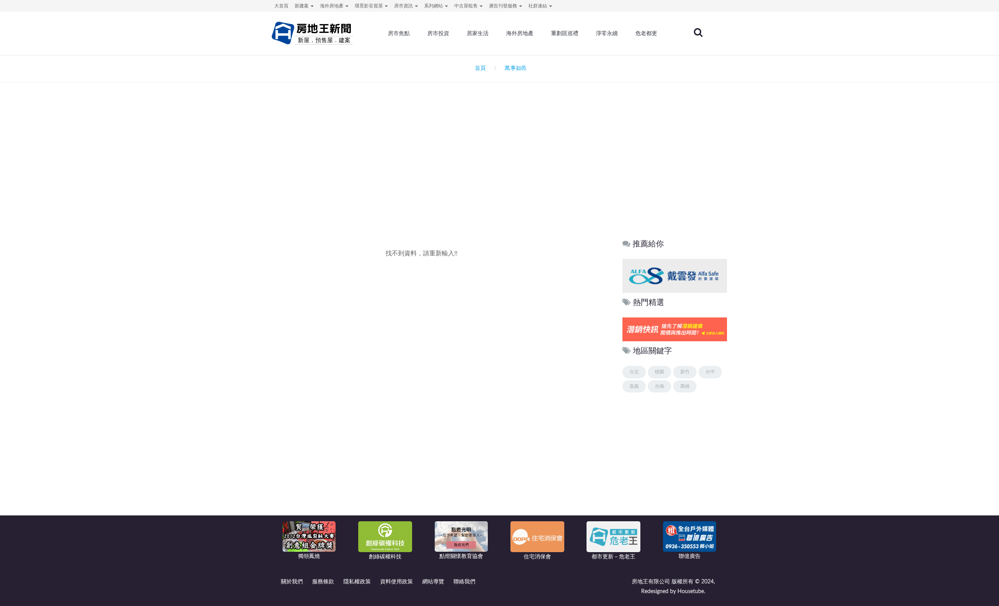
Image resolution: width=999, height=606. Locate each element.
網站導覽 (433, 582)
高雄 (685, 386)
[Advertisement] (499, 166)
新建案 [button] (302, 6)
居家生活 (478, 33)
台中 (710, 371)
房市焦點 (399, 33)
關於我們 (292, 582)
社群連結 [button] (538, 6)
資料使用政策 (396, 582)
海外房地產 (519, 33)
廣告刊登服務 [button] (503, 6)
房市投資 (438, 33)
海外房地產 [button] (332, 6)
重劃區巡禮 (564, 33)
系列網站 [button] (434, 6)
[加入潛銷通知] (674, 329)
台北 (634, 371)
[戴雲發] (674, 275)
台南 (659, 386)
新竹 (685, 371)
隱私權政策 (357, 582)
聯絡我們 (464, 582)
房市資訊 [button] (404, 6)
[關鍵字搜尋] (698, 32)
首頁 (479, 68)
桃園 (659, 371)
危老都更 (646, 33)
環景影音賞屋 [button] (369, 6)
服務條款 (323, 582)
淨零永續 (607, 33)
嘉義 (634, 386)
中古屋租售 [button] (466, 6)
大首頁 (281, 6)
